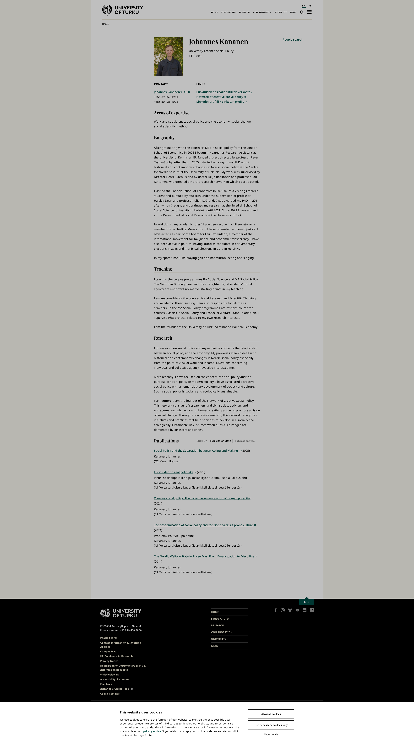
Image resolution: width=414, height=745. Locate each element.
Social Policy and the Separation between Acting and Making (196, 450)
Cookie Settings (110, 693)
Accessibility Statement (115, 679)
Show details (271, 734)
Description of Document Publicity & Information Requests (123, 667)
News (293, 12)
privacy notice (152, 731)
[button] (309, 11)
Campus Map (108, 651)
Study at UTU (228, 12)
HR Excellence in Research (116, 656)
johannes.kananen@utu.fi (172, 92)
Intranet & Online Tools (115, 688)
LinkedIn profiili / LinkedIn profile (220, 101)
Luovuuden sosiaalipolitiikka (173, 472)
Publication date (220, 441)
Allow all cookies (271, 714)
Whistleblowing (109, 674)
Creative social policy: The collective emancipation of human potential (202, 498)
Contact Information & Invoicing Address (120, 644)
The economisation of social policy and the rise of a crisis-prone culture (203, 525)
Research (244, 12)
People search (293, 39)
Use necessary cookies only (271, 725)
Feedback (106, 684)
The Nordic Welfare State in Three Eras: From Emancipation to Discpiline (204, 556)
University (280, 12)
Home (214, 12)
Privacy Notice (109, 661)
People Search (109, 637)
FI (310, 5)
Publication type (245, 440)
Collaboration (262, 12)
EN (303, 5)
